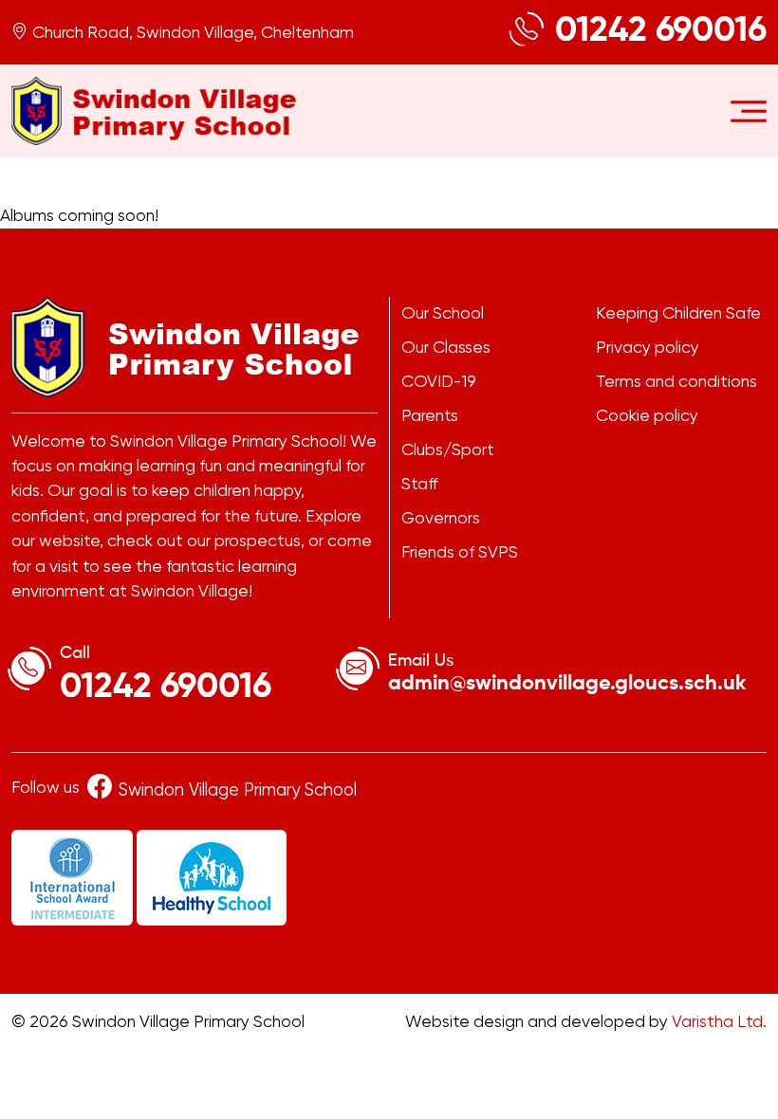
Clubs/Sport (447, 449)
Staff (419, 483)
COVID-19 (438, 381)
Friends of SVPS (459, 551)
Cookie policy (647, 415)
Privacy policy (647, 347)
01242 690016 (661, 31)
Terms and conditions (676, 381)
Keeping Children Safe (678, 312)
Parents (429, 415)
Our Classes (446, 347)
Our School (442, 312)
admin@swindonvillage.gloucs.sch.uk (567, 683)
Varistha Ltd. (719, 1021)
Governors (440, 517)
